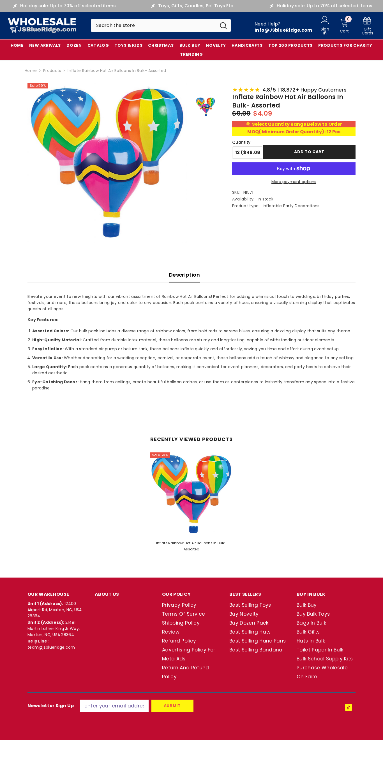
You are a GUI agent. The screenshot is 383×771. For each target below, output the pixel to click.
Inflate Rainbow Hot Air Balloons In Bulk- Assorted (191, 546)
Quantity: (242, 142)
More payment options (293, 181)
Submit (172, 706)
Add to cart (309, 152)
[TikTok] (349, 707)
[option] (191, 503)
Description (184, 274)
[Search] (161, 25)
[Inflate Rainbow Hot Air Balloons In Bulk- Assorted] (191, 494)
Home (31, 70)
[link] (367, 25)
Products (52, 70)
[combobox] (153, 25)
